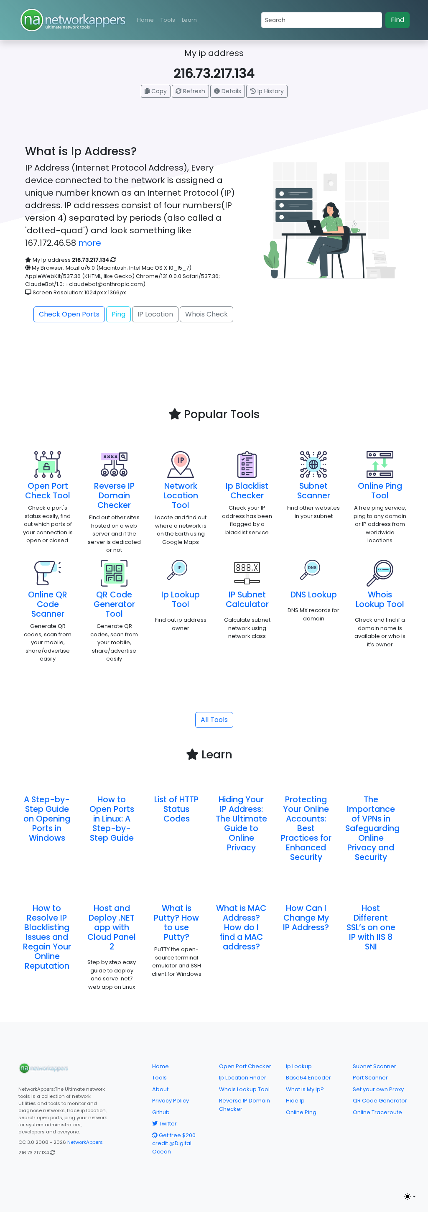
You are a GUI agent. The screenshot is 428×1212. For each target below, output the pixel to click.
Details (230, 91)
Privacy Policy (170, 1101)
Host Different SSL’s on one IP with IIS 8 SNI (370, 927)
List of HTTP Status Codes (176, 809)
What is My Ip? (305, 1089)
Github (161, 1112)
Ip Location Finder (242, 1078)
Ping (118, 314)
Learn (189, 20)
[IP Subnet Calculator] (247, 573)
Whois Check (206, 314)
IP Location (155, 314)
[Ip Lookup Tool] (180, 573)
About (160, 1089)
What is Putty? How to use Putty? (176, 923)
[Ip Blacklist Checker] (247, 464)
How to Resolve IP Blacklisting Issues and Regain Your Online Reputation (47, 937)
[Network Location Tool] (180, 464)
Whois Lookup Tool (380, 599)
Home (145, 20)
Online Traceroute (377, 1112)
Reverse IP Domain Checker (114, 495)
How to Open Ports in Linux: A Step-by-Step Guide (111, 819)
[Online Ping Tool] (380, 464)
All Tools (214, 720)
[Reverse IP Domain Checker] (114, 464)
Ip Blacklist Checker (247, 490)
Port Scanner (370, 1078)
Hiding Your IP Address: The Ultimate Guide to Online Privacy (241, 823)
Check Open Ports (69, 314)
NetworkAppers (85, 1142)
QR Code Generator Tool (114, 604)
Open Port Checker (245, 1066)
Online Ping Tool (380, 490)
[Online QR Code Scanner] (47, 573)
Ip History (270, 91)
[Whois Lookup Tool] (380, 573)
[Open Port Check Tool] (47, 464)
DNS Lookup (313, 594)
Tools (167, 20)
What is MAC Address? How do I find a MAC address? (241, 927)
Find (397, 20)
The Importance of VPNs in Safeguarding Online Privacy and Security (372, 828)
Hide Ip (295, 1101)
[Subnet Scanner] (313, 464)
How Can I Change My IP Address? (306, 918)
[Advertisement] (214, 383)
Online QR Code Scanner (47, 604)
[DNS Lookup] (313, 573)
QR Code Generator (380, 1101)
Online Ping (301, 1112)
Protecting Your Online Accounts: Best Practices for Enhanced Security (306, 828)
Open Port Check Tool (47, 490)
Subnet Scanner (313, 490)
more (89, 243)
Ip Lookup (299, 1066)
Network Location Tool (180, 495)
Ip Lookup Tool (180, 599)
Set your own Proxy (378, 1089)
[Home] (43, 1068)
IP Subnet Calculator (247, 599)
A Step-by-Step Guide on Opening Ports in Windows (46, 819)
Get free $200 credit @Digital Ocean (174, 1143)
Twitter (167, 1124)
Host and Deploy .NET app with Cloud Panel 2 (111, 927)
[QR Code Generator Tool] (114, 573)
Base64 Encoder (308, 1078)
